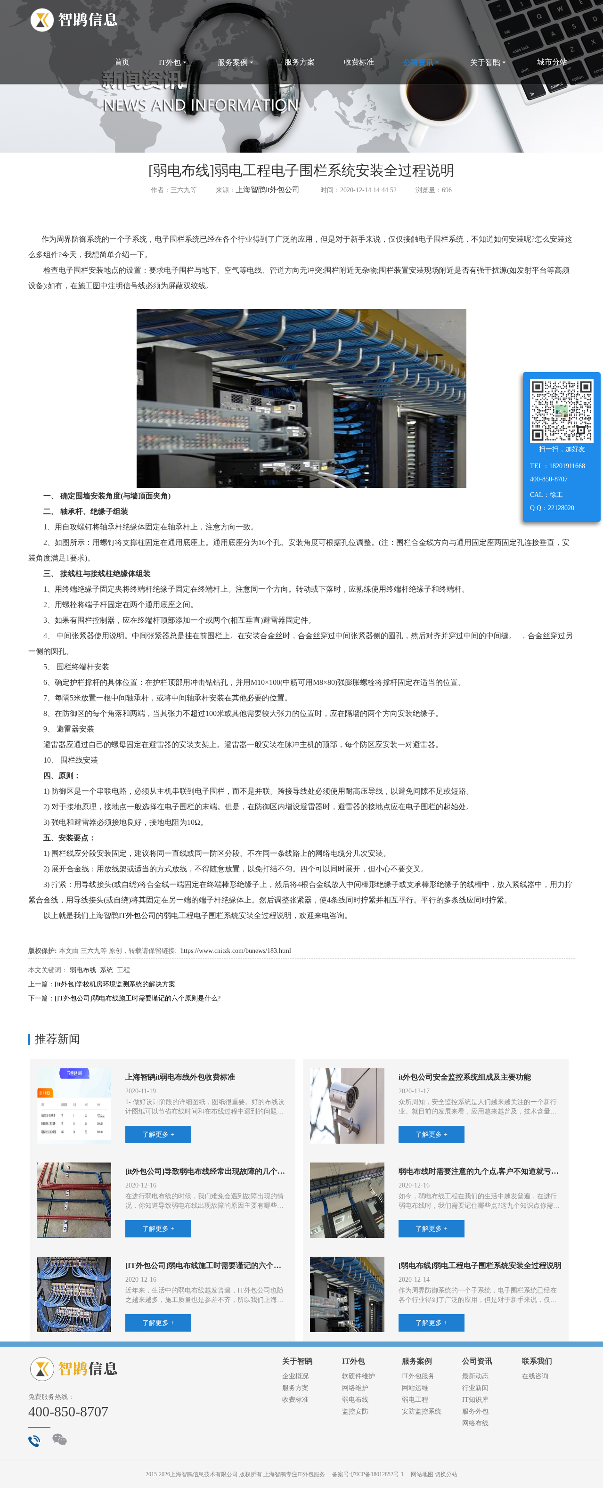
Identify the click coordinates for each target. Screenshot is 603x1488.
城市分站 (552, 62)
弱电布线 (83, 970)
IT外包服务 (418, 1376)
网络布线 (475, 1423)
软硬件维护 (358, 1376)
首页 (122, 62)
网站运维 (415, 1387)
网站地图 (422, 1474)
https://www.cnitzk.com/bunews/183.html (235, 950)
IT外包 (173, 62)
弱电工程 (415, 1399)
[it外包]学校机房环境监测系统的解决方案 (115, 984)
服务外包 (475, 1411)
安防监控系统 (421, 1411)
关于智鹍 (489, 62)
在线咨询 (535, 1376)
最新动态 (475, 1376)
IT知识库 (475, 1399)
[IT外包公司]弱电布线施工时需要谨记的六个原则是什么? (137, 998)
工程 (123, 970)
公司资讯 (422, 62)
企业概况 (295, 1376)
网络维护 (355, 1387)
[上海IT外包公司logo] (74, 20)
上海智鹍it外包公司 (268, 190)
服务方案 (300, 62)
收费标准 (359, 62)
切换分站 (446, 1474)
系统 (106, 970)
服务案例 (236, 62)
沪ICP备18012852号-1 (377, 1474)
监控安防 (355, 1411)
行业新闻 (475, 1387)
